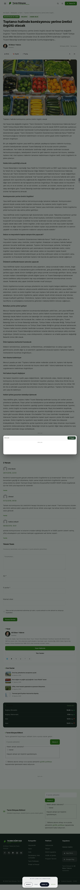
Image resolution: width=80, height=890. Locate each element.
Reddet (28, 884)
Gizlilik (53, 884)
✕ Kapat (71, 438)
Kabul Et (44, 884)
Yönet (36, 884)
